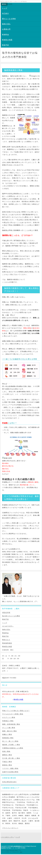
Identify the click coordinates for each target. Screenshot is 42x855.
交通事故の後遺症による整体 (12, 748)
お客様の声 (6, 29)
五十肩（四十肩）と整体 (11, 758)
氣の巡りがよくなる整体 (11, 616)
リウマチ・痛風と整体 (10, 768)
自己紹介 (5, 13)
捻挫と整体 (6, 751)
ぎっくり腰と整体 (8, 727)
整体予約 (5, 45)
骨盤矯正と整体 (8, 721)
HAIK (10, 4)
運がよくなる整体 (9, 19)
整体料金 (5, 34)
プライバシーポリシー (10, 828)
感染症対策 (6, 612)
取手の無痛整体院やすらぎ (18, 846)
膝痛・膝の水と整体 (9, 731)
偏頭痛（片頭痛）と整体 (11, 744)
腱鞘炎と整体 (7, 755)
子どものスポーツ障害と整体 (12, 714)
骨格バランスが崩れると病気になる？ (16, 710)
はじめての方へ (8, 626)
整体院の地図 (7, 40)
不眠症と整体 (7, 761)
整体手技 (5, 619)
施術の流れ (6, 24)
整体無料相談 (7, 643)
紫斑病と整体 (7, 765)
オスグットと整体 (8, 717)
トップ (4, 8)
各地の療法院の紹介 (9, 782)
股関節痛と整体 (8, 738)
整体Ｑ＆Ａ (6, 640)
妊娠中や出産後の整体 (10, 772)
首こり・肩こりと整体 (10, 741)
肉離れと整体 (7, 734)
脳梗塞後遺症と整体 (13, 70)
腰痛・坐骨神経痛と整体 (11, 724)
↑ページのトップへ (7, 837)
